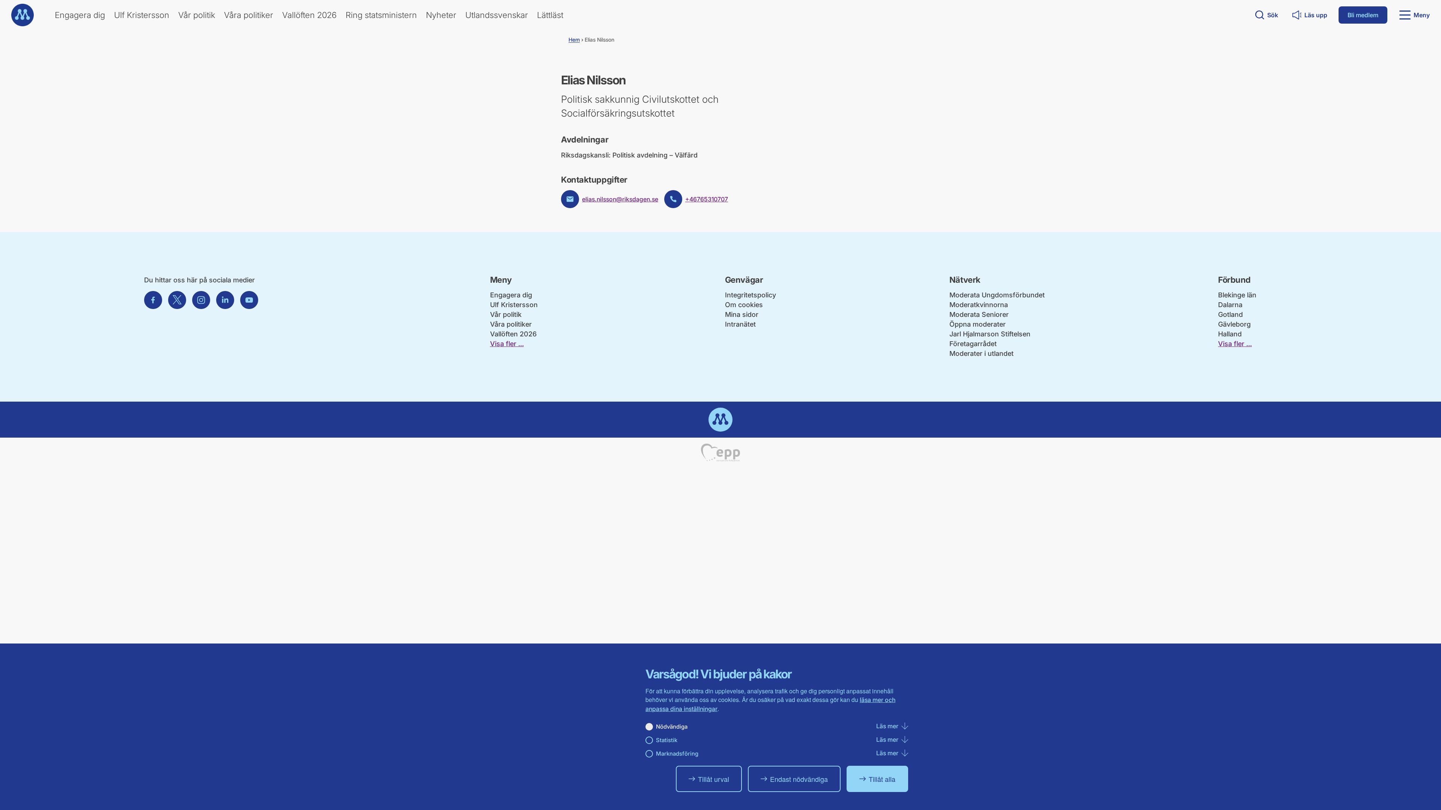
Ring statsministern (381, 15)
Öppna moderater (977, 324)
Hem (574, 39)
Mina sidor (741, 314)
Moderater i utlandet (981, 353)
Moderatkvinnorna (978, 305)
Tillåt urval (713, 779)
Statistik (666, 740)
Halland (1230, 334)
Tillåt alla (882, 779)
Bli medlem (1363, 15)
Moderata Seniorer (979, 314)
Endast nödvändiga (799, 779)
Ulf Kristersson (141, 15)
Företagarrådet (973, 344)
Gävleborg (1234, 324)
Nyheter (441, 15)
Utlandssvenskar (496, 15)
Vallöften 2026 (309, 15)
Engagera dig (80, 15)
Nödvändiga (671, 726)
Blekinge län (1237, 295)
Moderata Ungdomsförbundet (997, 295)
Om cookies (744, 305)
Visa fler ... (507, 344)
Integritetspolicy (750, 295)
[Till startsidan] (22, 15)
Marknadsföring (677, 753)
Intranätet (740, 324)
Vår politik (196, 15)
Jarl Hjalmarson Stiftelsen (989, 334)
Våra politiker (248, 15)
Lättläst (550, 15)
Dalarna (1230, 305)
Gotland (1230, 314)
